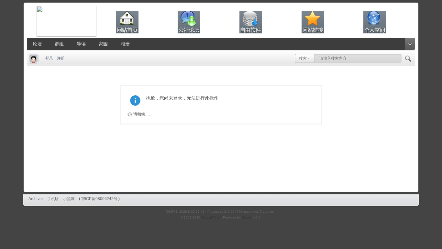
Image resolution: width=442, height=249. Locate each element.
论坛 (37, 43)
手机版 (53, 198)
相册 (125, 43)
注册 (61, 58)
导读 (81, 43)
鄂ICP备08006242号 (99, 198)
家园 (103, 43)
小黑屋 (69, 198)
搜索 (303, 58)
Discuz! (247, 217)
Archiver (35, 198)
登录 (49, 58)
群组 (59, 43)
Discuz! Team (211, 217)
